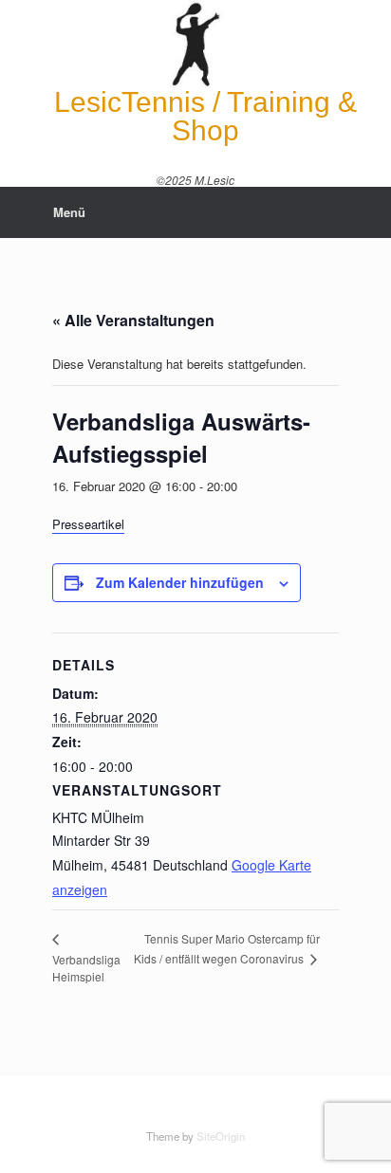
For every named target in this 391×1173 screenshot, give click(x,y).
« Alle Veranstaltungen (133, 320)
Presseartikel (88, 524)
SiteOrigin (220, 1136)
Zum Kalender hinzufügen (180, 582)
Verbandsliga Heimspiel (86, 967)
